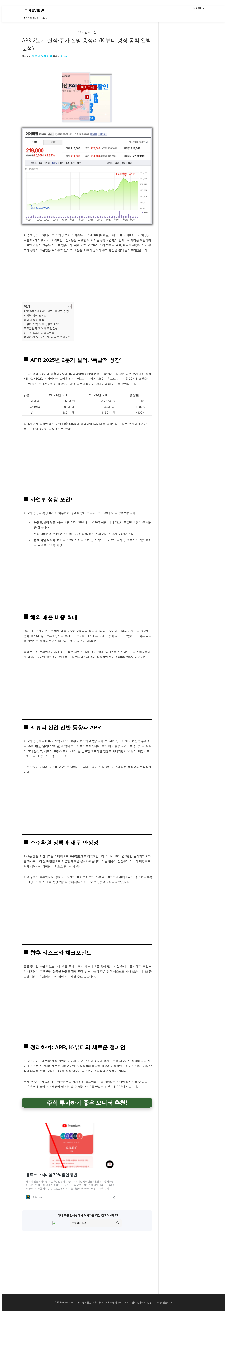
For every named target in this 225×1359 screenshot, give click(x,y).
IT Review (34, 10)
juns (64, 56)
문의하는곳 (199, 8)
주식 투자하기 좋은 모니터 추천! (87, 1102)
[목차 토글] (67, 306)
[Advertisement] (87, 279)
